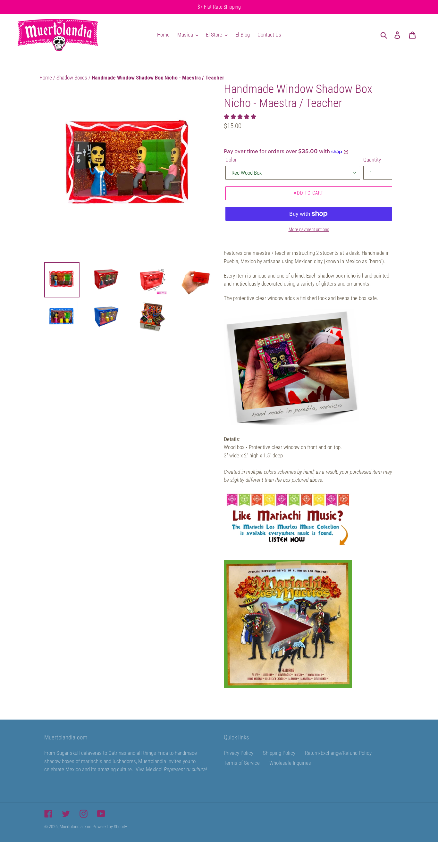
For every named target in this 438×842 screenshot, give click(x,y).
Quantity (372, 159)
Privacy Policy (238, 753)
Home (46, 77)
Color (231, 159)
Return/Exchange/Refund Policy (338, 753)
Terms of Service (242, 763)
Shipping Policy (279, 753)
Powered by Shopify (110, 826)
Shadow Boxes (72, 77)
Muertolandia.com (75, 826)
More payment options (309, 229)
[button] (240, 116)
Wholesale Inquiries (290, 763)
